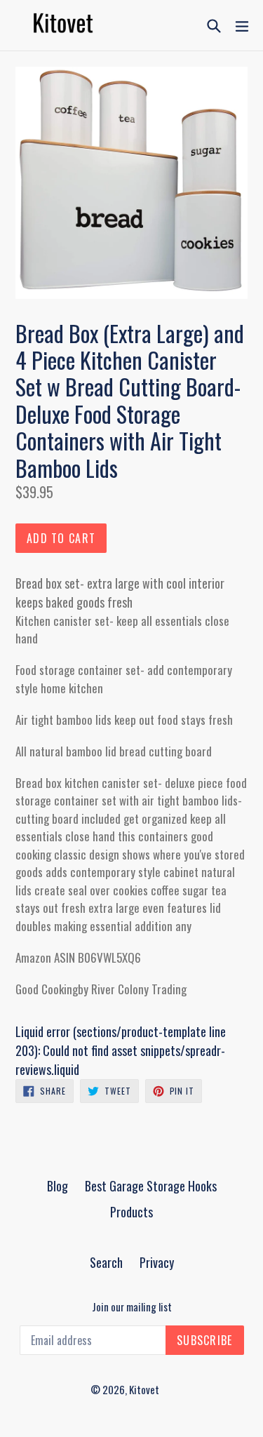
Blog (57, 1186)
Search (106, 1262)
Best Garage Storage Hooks (151, 1186)
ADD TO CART (61, 538)
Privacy (157, 1262)
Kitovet (144, 1389)
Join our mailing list (132, 1306)
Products (131, 1212)
